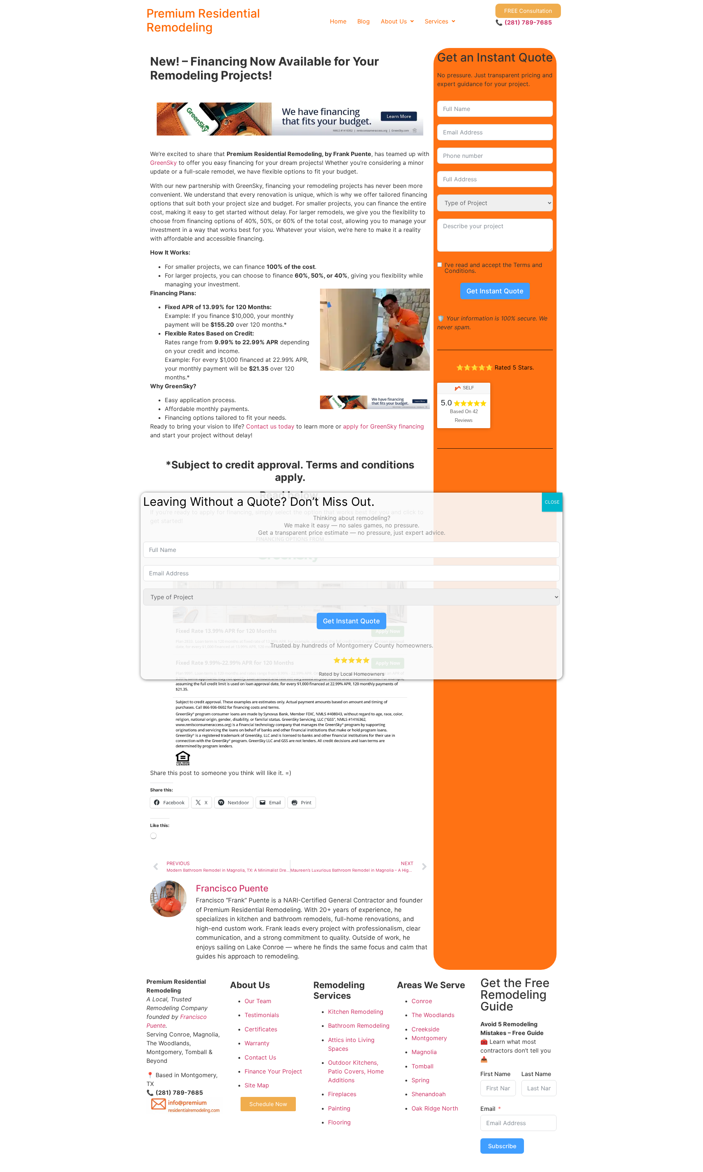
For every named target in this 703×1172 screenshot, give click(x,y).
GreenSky (163, 162)
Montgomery (429, 1038)
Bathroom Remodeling (359, 1025)
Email (487, 1108)
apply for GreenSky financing (383, 426)
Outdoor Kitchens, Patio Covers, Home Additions (356, 1071)
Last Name (536, 1074)
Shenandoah (429, 1094)
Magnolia (424, 1052)
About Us (394, 21)
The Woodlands (433, 1015)
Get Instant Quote (495, 291)
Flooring (339, 1122)
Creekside (425, 1029)
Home (338, 21)
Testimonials (262, 1015)
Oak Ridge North (435, 1108)
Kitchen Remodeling (355, 1011)
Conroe (422, 1001)
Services (436, 21)
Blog (363, 21)
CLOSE (552, 502)
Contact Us (260, 1057)
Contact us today (270, 426)
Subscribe (502, 1146)
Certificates (261, 1029)
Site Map (257, 1085)
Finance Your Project (273, 1071)
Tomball (423, 1066)
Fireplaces (342, 1094)
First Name (495, 1074)
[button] (397, 21)
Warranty (257, 1043)
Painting (339, 1108)
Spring (420, 1080)
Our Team (258, 1001)
